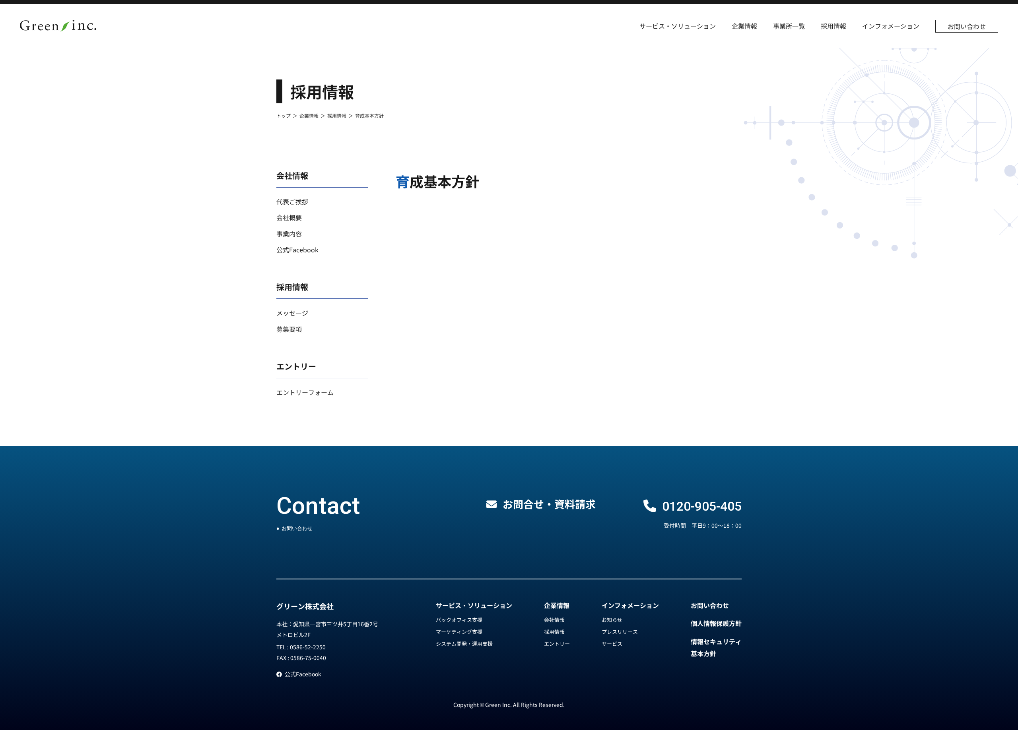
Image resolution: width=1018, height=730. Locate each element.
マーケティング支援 (459, 631)
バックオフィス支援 (459, 620)
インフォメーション (890, 26)
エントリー (557, 643)
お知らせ (612, 620)
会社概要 (289, 217)
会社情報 (554, 620)
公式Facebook (297, 249)
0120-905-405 (702, 506)
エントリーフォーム (305, 392)
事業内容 (289, 233)
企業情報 (744, 26)
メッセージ (292, 313)
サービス (612, 643)
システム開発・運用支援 (464, 643)
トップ (283, 115)
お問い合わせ (967, 26)
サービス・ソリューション (677, 26)
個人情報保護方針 (716, 623)
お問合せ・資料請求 (549, 503)
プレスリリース (620, 631)
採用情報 (833, 26)
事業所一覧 (789, 26)
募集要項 (289, 329)
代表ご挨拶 (292, 201)
